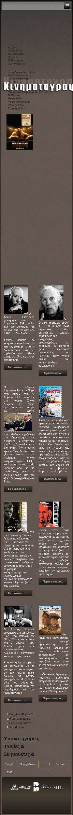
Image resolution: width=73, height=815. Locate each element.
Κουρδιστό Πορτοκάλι (21, 714)
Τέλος (8, 771)
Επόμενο (61, 764)
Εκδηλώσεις (15, 60)
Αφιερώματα (16, 53)
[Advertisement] (20, 216)
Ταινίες (12, 746)
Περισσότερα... (18, 367)
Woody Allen (16, 105)
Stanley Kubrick (17, 108)
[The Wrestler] (19, 150)
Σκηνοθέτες (17, 754)
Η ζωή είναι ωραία (19, 718)
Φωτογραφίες (16, 63)
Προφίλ (12, 57)
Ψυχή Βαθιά (15, 98)
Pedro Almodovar (19, 101)
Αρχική (12, 47)
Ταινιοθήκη (15, 50)
